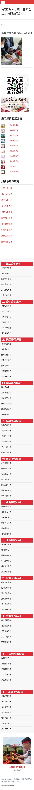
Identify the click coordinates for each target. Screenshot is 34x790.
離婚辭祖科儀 (6, 507)
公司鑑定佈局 (6, 311)
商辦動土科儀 (6, 626)
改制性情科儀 (6, 658)
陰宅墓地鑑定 (6, 404)
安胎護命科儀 (6, 664)
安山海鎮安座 (6, 572)
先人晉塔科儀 (6, 447)
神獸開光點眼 (6, 566)
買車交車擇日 (6, 371)
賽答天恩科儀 (6, 718)
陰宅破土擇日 (6, 366)
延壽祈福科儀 (6, 729)
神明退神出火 (6, 550)
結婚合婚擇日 (6, 236)
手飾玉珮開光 (6, 555)
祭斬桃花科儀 (6, 523)
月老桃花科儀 (6, 517)
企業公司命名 (14, 135)
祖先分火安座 (6, 452)
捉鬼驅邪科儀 (6, 599)
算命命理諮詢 (14, 161)
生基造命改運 (6, 295)
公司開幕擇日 (6, 317)
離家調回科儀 (6, 582)
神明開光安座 (6, 544)
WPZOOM (12, 785)
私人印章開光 (6, 561)
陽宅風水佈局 (6, 218)
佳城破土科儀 (6, 436)
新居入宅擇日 (6, 360)
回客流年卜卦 (14, 130)
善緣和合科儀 (6, 534)
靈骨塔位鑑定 (6, 414)
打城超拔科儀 (6, 712)
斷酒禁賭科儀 (14, 146)
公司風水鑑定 (6, 328)
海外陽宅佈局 (6, 224)
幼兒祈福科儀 (6, 680)
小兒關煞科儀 (6, 675)
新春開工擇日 (6, 322)
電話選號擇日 (6, 377)
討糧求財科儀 (6, 463)
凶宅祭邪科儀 (6, 588)
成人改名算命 (14, 125)
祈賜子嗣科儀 (6, 669)
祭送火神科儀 (6, 604)
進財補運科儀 (6, 702)
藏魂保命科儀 (6, 490)
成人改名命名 (6, 206)
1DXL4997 (13, 166)
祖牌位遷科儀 (6, 431)
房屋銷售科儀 (6, 631)
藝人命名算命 (14, 156)
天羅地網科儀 (6, 469)
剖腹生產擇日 (6, 230)
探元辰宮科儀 (6, 696)
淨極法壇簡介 (14, 140)
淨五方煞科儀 (6, 593)
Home (3, 25)
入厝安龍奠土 (6, 637)
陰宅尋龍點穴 (6, 387)
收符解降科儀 (6, 496)
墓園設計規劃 (6, 409)
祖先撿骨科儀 (6, 442)
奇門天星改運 (14, 171)
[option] (17, 754)
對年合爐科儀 (6, 425)
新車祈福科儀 (6, 642)
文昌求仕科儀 (6, 723)
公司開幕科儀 (6, 333)
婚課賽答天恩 (6, 528)
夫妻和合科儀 (6, 512)
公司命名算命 (6, 212)
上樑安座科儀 (6, 610)
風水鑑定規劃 (6, 393)
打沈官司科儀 (6, 479)
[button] (4, 753)
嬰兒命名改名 (14, 151)
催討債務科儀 (6, 707)
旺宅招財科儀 (6, 242)
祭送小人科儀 (6, 474)
